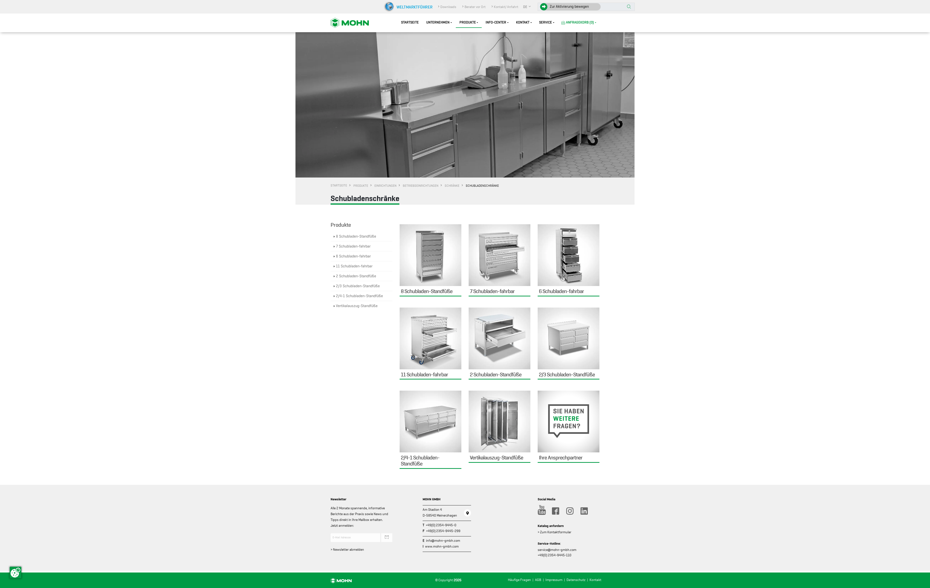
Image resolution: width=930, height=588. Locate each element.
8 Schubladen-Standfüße (356, 236)
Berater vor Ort (475, 7)
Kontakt (522, 22)
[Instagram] (569, 511)
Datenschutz (575, 580)
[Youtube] (541, 511)
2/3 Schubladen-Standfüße (358, 286)
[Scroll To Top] (921, 582)
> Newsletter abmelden (347, 549)
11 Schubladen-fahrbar (354, 266)
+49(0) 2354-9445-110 (554, 555)
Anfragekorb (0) (580, 22)
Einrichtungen (385, 185)
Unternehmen (438, 22)
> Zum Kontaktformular (554, 532)
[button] (527, 6)
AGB (538, 580)
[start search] (629, 7)
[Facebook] (555, 511)
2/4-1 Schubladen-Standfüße (359, 296)
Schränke (452, 185)
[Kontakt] (467, 513)
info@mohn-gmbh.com (443, 540)
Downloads (448, 7)
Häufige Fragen (519, 580)
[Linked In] (584, 511)
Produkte (467, 22)
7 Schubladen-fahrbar (353, 246)
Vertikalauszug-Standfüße (357, 306)
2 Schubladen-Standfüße (356, 276)
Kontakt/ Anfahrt (506, 7)
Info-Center (496, 22)
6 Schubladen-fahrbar (353, 256)
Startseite (410, 22)
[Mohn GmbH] (350, 22)
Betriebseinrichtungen (420, 185)
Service (545, 22)
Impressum (553, 580)
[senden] (386, 537)
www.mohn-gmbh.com (442, 546)
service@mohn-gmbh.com (557, 550)
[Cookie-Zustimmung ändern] (15, 572)
